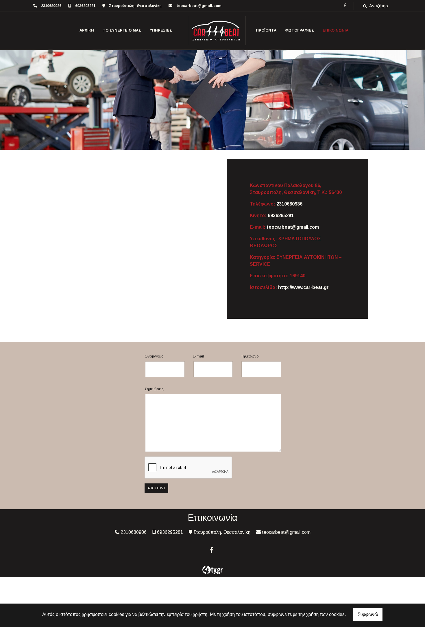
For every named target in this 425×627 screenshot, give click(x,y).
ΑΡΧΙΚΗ (87, 30)
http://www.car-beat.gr (303, 287)
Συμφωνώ (368, 614)
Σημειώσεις (154, 389)
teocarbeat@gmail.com (198, 5)
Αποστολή (156, 488)
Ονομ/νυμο (154, 356)
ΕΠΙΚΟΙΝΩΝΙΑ (335, 30)
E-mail (198, 356)
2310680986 (51, 5)
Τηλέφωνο (250, 356)
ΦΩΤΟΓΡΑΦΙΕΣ (299, 30)
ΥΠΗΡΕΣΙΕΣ (161, 30)
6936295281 (85, 5)
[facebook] (345, 5)
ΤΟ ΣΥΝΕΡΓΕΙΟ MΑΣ (122, 30)
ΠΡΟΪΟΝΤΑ (266, 30)
